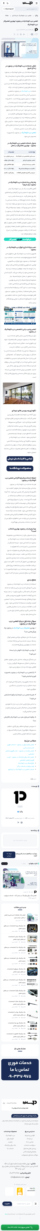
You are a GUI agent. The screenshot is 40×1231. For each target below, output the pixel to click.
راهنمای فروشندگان (29, 1152)
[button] (36, 3)
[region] (20, 16)
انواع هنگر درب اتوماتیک (26, 763)
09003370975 (11, 1103)
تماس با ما (29, 1142)
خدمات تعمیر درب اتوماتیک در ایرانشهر (21, 769)
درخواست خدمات (29, 1145)
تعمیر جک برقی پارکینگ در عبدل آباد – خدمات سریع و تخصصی (20, 896)
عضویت (7, 1204)
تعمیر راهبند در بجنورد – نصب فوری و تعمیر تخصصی (19, 752)
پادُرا (36, 16)
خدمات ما (10, 1148)
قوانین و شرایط (30, 1135)
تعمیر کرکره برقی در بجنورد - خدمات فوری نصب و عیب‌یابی (20, 746)
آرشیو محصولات (9, 9)
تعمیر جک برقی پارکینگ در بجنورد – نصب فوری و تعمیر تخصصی (20, 758)
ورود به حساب (9, 855)
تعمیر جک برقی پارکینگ (12, 872)
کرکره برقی (10, 1139)
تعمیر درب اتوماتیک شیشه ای (21, 16)
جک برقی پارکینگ (10, 1145)
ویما (6, 1214)
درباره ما (30, 1139)
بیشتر (24, 863)
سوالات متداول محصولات (30, 1155)
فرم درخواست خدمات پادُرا (25, 766)
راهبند (10, 1142)
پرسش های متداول (29, 1148)
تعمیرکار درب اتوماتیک (21, 628)
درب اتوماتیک (26, 91)
